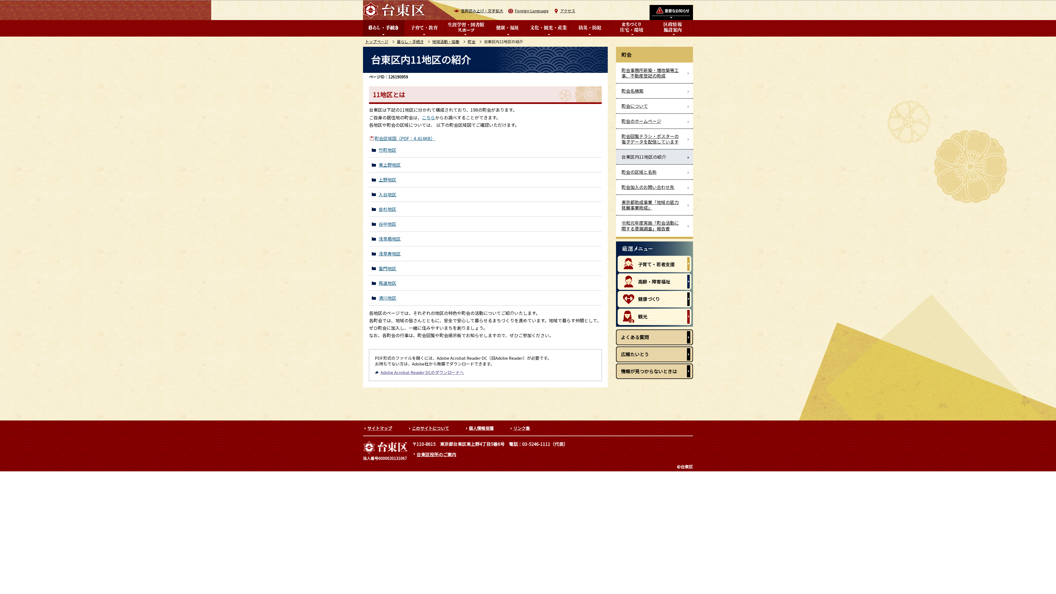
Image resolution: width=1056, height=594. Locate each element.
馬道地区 (387, 283)
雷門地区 (387, 268)
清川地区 (387, 298)
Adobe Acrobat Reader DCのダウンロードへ (422, 372)
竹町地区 (387, 150)
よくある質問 (635, 337)
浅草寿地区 (390, 254)
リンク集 (521, 428)
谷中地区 (387, 224)
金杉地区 (387, 209)
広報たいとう (635, 354)
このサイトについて (430, 428)
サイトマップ (379, 428)
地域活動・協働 (445, 41)
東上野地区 (390, 165)
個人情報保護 (481, 428)
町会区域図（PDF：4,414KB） (405, 138)
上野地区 (387, 180)
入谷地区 (387, 194)
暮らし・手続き (410, 41)
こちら (428, 117)
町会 (471, 41)
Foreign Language (532, 10)
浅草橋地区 (390, 239)
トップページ (376, 41)
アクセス (567, 10)
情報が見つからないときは (649, 371)
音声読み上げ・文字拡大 (482, 10)
